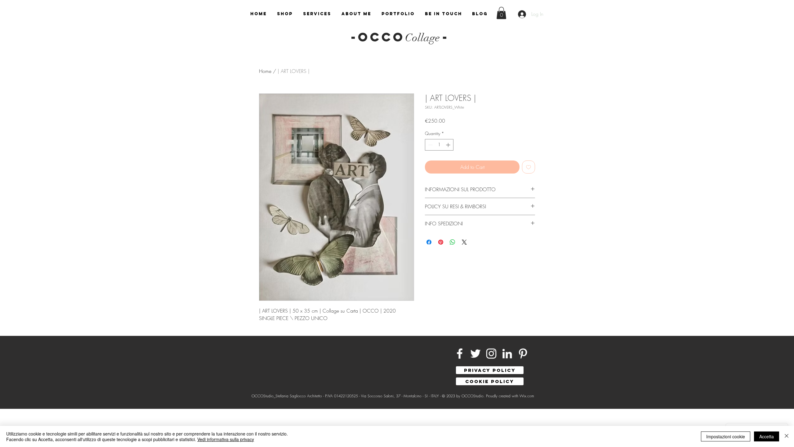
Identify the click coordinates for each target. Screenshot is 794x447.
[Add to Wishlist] (528, 167)
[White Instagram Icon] (491, 353)
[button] (501, 13)
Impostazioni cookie (725, 436)
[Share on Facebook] (429, 242)
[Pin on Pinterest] (440, 242)
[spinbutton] (439, 144)
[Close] (786, 436)
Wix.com (527, 396)
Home (265, 71)
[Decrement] (430, 144)
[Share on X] (464, 242)
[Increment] (449, 144)
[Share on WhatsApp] (452, 242)
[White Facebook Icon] (459, 353)
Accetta (766, 436)
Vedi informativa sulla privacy (225, 439)
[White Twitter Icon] (475, 353)
